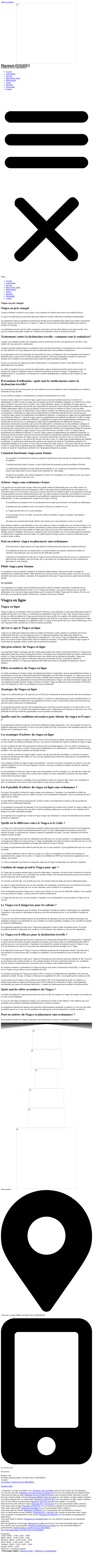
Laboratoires (10, 74)
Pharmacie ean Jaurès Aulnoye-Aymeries (34, 1493)
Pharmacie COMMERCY (34, 1510)
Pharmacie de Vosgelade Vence (36, 1519)
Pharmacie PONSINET (15, 65)
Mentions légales (26, 1551)
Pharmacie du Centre (36, 1523)
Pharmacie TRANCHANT (45, 1499)
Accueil (9, 72)
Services (9, 76)
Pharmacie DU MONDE (48, 1515)
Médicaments (11, 80)
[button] (46, 185)
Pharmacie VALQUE (39, 1501)
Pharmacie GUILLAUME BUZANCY (40, 1495)
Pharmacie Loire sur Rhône (43, 1491)
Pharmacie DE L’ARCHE (43, 1512)
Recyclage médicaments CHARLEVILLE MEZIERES (22, 1530)
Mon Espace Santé (13, 78)
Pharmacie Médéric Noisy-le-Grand (42, 1497)
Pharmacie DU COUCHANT (42, 1504)
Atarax (8, 83)
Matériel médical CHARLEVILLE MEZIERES (31, 1528)
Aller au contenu (7, 2)
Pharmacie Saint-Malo (29, 1508)
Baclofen (9, 85)
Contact (9, 89)
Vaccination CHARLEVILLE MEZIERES (17, 1482)
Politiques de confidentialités (45, 1551)
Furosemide (10, 87)
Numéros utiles (6, 1486)
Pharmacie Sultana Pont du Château (42, 1525)
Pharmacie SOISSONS (31, 1506)
